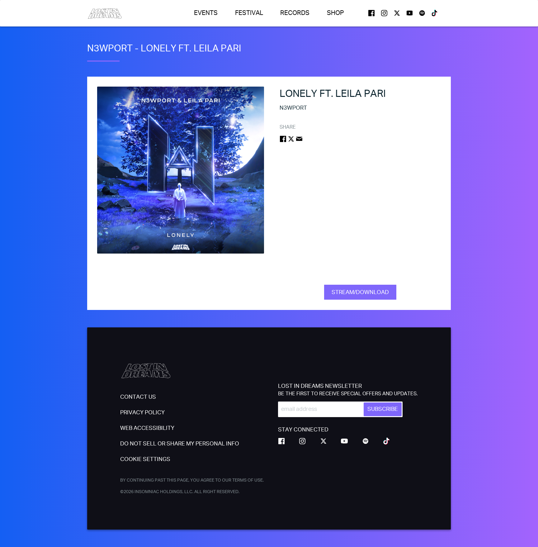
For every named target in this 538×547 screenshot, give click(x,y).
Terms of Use (247, 480)
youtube (410, 13)
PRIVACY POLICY (142, 413)
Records (294, 13)
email (299, 139)
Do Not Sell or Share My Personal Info (179, 444)
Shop (335, 13)
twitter (397, 13)
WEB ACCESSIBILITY (147, 428)
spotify (422, 13)
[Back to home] (105, 13)
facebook (371, 13)
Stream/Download (360, 292)
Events (206, 13)
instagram (384, 13)
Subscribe (382, 409)
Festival (249, 13)
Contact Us (138, 397)
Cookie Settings (145, 459)
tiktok (435, 13)
